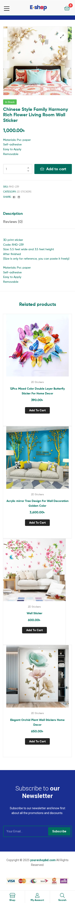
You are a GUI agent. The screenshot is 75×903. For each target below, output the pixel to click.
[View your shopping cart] (67, 8)
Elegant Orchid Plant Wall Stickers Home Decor (37, 722)
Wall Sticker (34, 613)
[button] (62, 36)
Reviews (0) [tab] (13, 221)
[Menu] (9, 8)
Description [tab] (13, 213)
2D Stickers (24, 191)
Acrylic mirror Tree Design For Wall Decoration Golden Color (37, 503)
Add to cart (56, 168)
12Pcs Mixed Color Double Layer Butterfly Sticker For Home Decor (37, 391)
